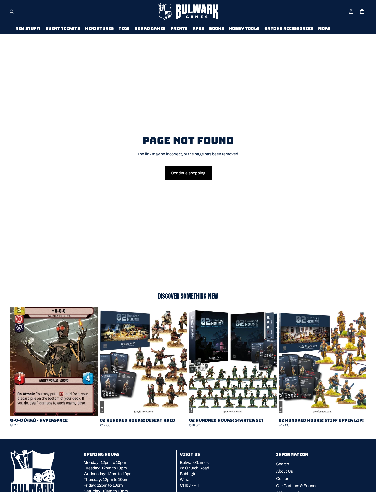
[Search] (11, 11)
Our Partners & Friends (296, 486)
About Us (284, 471)
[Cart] (362, 11)
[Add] (89, 408)
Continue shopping (188, 173)
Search (282, 464)
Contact (283, 478)
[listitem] (324, 28)
